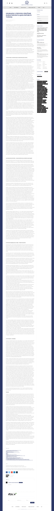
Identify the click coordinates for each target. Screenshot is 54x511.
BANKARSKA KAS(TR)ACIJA (40, 33)
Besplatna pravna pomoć (41, 86)
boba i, (38, 53)
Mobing (45, 94)
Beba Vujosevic (39, 47)
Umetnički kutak (44, 68)
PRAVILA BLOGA (23, 7)
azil (9, 476)
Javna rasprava (38, 64)
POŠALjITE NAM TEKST (32, 7)
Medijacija (44, 93)
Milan (38, 41)
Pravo (44, 101)
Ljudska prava (39, 82)
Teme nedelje (38, 68)
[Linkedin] (14, 472)
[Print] (17, 472)
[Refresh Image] (16, 493)
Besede (43, 61)
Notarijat (45, 97)
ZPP (46, 89)
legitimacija (39, 109)
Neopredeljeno (39, 65)
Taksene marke (39, 108)
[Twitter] (9, 472)
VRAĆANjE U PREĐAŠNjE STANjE (40, 42)
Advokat (44, 82)
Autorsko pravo (40, 85)
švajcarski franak (43, 112)
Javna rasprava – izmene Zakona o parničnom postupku (41, 36)
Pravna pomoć (39, 101)
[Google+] (12, 472)
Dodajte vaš (20, 482)
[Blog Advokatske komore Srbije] (27, 3)
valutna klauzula (45, 108)
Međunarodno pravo (40, 94)
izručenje (11, 476)
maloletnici (44, 109)
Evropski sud (39, 89)
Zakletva (39, 90)
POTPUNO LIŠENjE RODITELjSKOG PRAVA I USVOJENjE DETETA (44, 54)
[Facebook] (7, 472)
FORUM (39, 7)
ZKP (43, 89)
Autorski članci (38, 61)
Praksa (43, 65)
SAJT (43, 7)
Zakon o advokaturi (44, 90)
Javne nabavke (39, 81)
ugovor (39, 112)
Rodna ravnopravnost (40, 105)
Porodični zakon (40, 98)
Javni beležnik (44, 81)
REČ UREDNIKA (16, 7)
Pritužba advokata (39, 48)
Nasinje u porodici (40, 97)
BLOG (10, 7)
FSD (35, 509)
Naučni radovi (44, 64)
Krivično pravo (39, 93)
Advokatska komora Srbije (24, 509)
